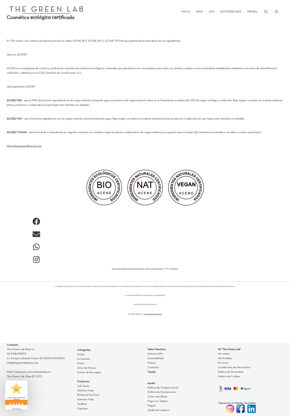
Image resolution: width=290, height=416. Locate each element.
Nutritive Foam (85, 390)
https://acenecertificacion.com (24, 146)
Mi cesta (223, 363)
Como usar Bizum (157, 397)
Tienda (152, 372)
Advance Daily (85, 399)
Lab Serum (83, 386)
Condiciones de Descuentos (234, 367)
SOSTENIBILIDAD (230, 12)
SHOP (199, 12)
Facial (80, 354)
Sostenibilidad (155, 358)
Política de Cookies (229, 376)
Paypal (151, 406)
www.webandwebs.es (153, 314)
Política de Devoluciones (162, 392)
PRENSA (252, 12)
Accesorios (83, 359)
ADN (211, 12)
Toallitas (82, 404)
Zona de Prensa (86, 368)
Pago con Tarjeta (157, 401)
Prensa (152, 363)
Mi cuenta (224, 354)
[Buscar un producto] (266, 12)
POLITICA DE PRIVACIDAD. (154, 269)
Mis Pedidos (225, 358)
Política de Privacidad (230, 372)
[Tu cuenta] (277, 12)
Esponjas (82, 408)
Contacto (153, 367)
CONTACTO (174, 269)
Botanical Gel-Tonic (88, 395)
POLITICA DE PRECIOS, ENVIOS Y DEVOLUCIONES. (128, 269)
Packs (80, 363)
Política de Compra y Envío (163, 388)
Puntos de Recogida (89, 372)
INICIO (185, 12)
